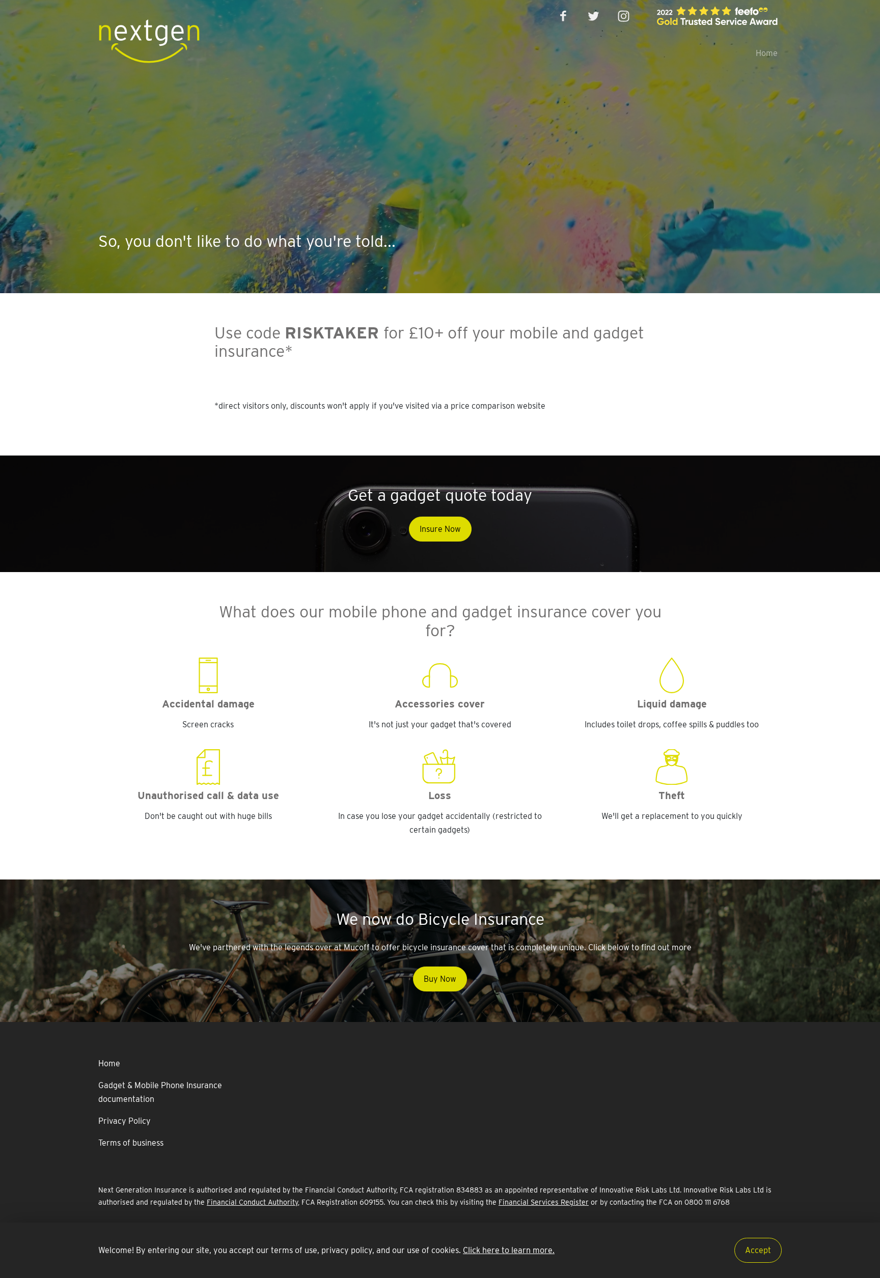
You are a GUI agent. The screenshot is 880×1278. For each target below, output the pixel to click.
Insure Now (440, 529)
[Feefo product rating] (717, 16)
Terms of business (130, 1143)
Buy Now (440, 979)
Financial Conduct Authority (252, 1202)
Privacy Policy (124, 1121)
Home (767, 53)
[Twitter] (593, 16)
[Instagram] (623, 16)
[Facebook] (564, 16)
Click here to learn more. (509, 1250)
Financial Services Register (544, 1202)
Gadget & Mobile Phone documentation (160, 1092)
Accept (758, 1250)
